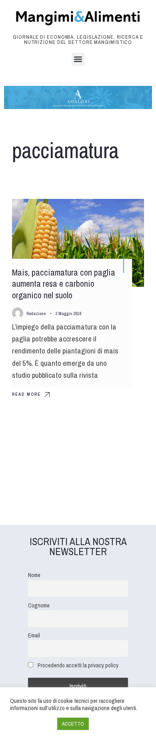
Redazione (36, 313)
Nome (34, 575)
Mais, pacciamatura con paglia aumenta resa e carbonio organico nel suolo (63, 283)
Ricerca (125, 212)
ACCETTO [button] (73, 723)
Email (34, 635)
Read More (26, 394)
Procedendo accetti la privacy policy (78, 665)
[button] (78, 59)
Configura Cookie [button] (31, 724)
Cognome (39, 605)
